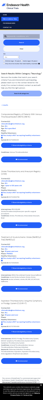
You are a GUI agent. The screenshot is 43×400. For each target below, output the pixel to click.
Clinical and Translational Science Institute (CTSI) (19, 382)
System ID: (5, 140)
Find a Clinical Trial (10, 19)
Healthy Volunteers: (9, 133)
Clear (21, 49)
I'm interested (22, 159)
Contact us (7, 27)
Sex (4, 54)
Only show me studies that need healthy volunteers (21, 64)
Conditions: (5, 152)
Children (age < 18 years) (13, 61)
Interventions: (6, 209)
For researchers (9, 23)
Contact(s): (5, 121)
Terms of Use (27, 395)
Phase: (3, 131)
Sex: (2, 126)
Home (5, 15)
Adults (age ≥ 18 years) (29, 61)
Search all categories (21, 93)
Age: (3, 128)
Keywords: (5, 279)
